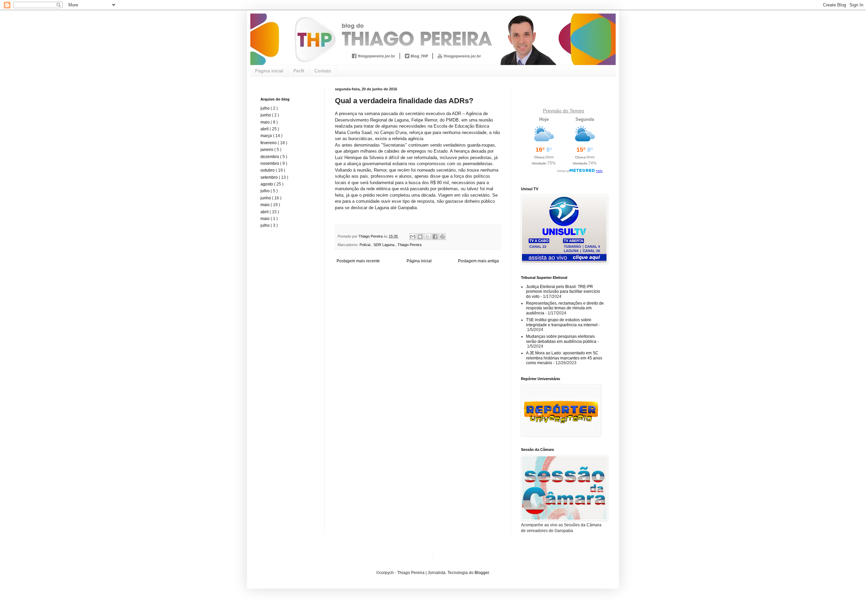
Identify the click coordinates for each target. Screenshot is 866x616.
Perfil (298, 70)
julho (265, 108)
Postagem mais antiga (478, 261)
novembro (270, 163)
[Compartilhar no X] (427, 236)
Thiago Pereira (409, 245)
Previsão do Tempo (563, 110)
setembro (269, 177)
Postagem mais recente (358, 261)
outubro (268, 170)
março (266, 135)
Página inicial (269, 70)
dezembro (270, 156)
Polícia (365, 245)
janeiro (267, 149)
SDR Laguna (384, 245)
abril (265, 129)
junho (266, 115)
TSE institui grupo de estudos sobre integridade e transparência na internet (561, 322)
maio (265, 122)
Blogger (482, 572)
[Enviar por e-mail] (412, 236)
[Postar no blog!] (420, 236)
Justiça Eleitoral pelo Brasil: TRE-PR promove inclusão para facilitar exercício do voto (563, 291)
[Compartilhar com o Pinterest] (442, 236)
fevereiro (269, 142)
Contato (322, 70)
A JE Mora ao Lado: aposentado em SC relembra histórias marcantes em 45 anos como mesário (564, 358)
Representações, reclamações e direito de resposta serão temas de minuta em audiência (565, 308)
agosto (267, 184)
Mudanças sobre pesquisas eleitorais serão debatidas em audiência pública (561, 339)
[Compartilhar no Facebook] (435, 236)
